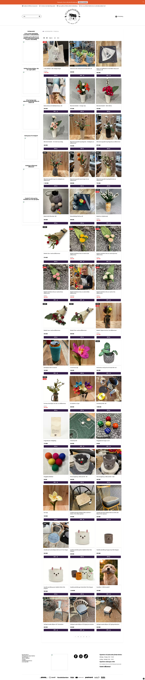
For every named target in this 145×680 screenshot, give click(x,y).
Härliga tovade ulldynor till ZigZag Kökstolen (108, 624)
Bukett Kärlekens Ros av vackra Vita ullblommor (106, 292)
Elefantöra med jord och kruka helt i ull (106, 367)
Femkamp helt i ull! (101, 403)
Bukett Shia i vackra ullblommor (78, 330)
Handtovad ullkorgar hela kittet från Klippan (81, 587)
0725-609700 (25, 662)
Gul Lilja (46, 512)
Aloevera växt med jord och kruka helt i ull (81, 68)
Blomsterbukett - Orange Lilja (78, 105)
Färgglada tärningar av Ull (103, 440)
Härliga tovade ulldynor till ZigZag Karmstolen (82, 624)
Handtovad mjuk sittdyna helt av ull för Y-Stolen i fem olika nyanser (80, 513)
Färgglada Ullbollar (48, 476)
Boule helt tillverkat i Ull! (50, 216)
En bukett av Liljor (75, 403)
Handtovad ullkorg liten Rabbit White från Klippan (81, 550)
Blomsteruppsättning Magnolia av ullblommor (108, 141)
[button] (119, 16)
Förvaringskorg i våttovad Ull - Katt (105, 476)
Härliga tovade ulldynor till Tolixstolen (53, 624)
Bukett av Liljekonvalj (102, 216)
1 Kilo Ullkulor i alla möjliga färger (52, 68)
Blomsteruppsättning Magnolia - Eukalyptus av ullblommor (82, 142)
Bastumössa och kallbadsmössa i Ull (53, 105)
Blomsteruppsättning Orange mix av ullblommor (79, 179)
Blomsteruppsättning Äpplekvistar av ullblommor (106, 179)
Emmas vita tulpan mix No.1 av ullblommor (55, 403)
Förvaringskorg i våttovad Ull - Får (78, 476)
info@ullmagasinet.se (27, 660)
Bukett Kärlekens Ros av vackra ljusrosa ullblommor (107, 254)
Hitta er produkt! (83, 2)
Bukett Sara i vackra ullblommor (52, 330)
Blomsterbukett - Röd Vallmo (104, 105)
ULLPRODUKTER (48, 31)
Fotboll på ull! (73, 440)
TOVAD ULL (56, 31)
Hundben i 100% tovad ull (103, 587)
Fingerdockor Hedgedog (50, 440)
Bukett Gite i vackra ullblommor (52, 253)
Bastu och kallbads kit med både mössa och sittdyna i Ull (108, 69)
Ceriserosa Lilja (74, 367)
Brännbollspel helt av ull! (76, 216)
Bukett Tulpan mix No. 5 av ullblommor (107, 330)
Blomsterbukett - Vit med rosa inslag (53, 141)
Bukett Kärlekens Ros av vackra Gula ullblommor (79, 254)
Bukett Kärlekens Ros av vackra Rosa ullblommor (53, 292)
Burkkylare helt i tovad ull (50, 367)
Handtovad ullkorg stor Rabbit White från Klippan (54, 587)
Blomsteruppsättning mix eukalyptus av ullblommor (54, 179)
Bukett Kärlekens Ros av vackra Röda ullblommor (79, 292)
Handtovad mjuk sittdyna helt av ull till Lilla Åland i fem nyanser (107, 513)
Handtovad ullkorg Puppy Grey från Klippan (108, 549)
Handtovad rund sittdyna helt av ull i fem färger (56, 549)
